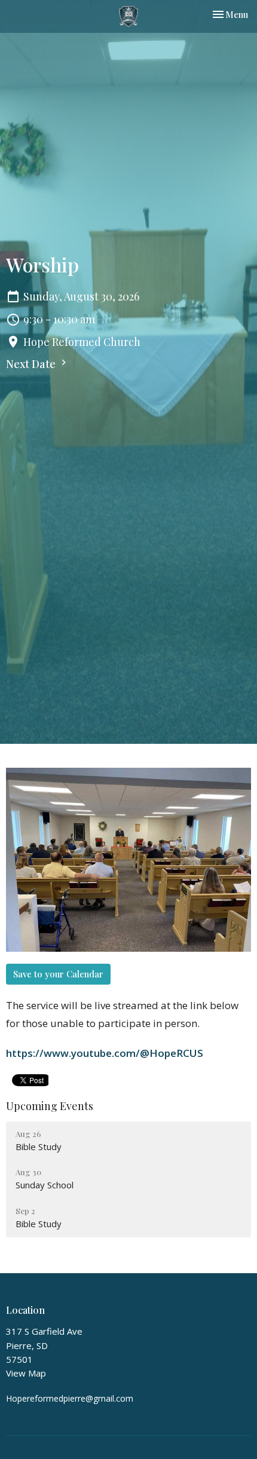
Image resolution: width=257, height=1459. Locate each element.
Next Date (32, 364)
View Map (26, 1373)
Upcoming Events (49, 1106)
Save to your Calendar (58, 974)
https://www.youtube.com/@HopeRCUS (104, 1053)
